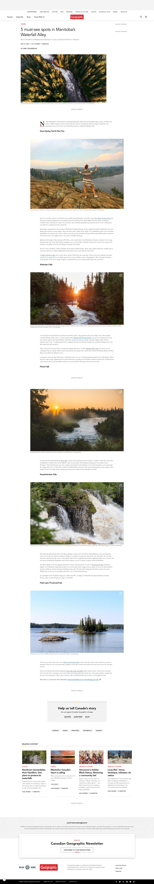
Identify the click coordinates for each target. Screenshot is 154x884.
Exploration (44, 12)
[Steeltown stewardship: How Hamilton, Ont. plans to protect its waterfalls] (34, 773)
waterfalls (87, 730)
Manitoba (75, 730)
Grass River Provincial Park (102, 218)
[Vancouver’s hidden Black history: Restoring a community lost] (91, 773)
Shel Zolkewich (30, 48)
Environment (32, 12)
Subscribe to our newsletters (77, 850)
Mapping (69, 12)
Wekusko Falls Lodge (92, 348)
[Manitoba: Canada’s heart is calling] (63, 773)
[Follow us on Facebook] (116, 882)
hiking (65, 730)
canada (99, 730)
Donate (10, 17)
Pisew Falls (64, 461)
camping (55, 730)
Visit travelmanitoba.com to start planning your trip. (83, 680)
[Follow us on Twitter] (120, 882)
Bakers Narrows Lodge (48, 255)
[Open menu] (146, 16)
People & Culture (82, 12)
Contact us (73, 881)
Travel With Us (39, 17)
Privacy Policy (61, 881)
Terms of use (48, 881)
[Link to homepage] (77, 17)
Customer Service (121, 865)
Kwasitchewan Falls (97, 565)
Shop (28, 17)
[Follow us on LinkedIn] (134, 882)
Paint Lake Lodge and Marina (74, 671)
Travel (115, 12)
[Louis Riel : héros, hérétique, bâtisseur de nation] (120, 773)
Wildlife (124, 12)
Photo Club (119, 868)
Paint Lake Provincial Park (71, 662)
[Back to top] (4, 879)
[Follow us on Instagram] (123, 882)
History (55, 12)
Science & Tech (104, 12)
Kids (62, 12)
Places (93, 12)
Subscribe (19, 17)
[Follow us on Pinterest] (127, 882)
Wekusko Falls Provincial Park (82, 338)
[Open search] (141, 16)
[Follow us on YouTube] (130, 882)
